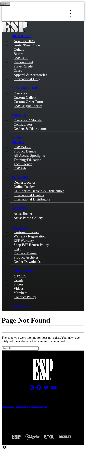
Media (18, 142)
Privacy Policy (23, 406)
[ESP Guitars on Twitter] (45, 388)
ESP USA (19, 115)
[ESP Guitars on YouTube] (53, 388)
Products (21, 36)
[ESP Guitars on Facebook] (37, 388)
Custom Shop (25, 88)
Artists (19, 209)
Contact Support (39, 406)
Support (20, 227)
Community (23, 271)
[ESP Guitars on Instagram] (31, 388)
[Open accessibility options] (4, 447)
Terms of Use (8, 406)
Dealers (20, 177)
